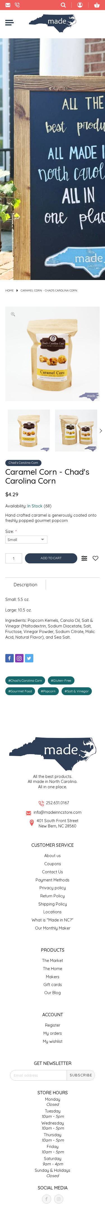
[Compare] (84, 558)
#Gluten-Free (61, 680)
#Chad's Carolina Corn (25, 680)
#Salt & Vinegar (77, 691)
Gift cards (52, 984)
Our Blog (52, 992)
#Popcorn (48, 691)
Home (9, 290)
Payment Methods (52, 880)
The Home (52, 968)
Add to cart (51, 558)
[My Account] (80, 5)
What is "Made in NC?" (52, 920)
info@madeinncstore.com (57, 812)
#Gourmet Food (20, 691)
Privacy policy (52, 887)
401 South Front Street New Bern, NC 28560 (57, 823)
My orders (52, 1033)
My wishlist (52, 1041)
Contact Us (52, 871)
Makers (52, 976)
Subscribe (81, 1075)
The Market (52, 960)
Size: (10, 531)
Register (52, 1025)
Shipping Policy (52, 904)
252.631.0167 (57, 802)
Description (25, 584)
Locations (52, 911)
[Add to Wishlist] (95, 558)
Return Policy (52, 895)
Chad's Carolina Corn (23, 463)
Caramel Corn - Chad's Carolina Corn (49, 290)
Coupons (52, 863)
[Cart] (97, 5)
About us (52, 855)
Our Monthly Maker (52, 928)
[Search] (63, 5)
